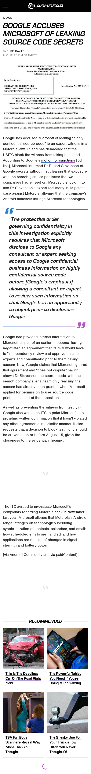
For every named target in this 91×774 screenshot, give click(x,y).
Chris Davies (15, 51)
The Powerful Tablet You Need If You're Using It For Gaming (65, 678)
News (7, 18)
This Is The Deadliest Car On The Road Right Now (23, 678)
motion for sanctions (58, 160)
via (6, 554)
